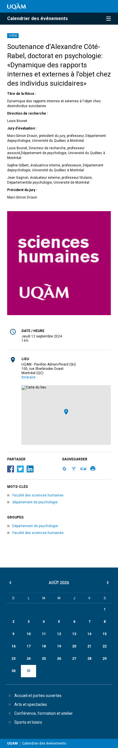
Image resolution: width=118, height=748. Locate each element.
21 (89, 646)
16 (13, 646)
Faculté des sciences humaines (38, 495)
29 (105, 659)
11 (44, 634)
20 (74, 646)
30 (13, 671)
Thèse (13, 35)
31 (29, 671)
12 (59, 634)
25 (44, 659)
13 (74, 634)
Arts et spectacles (30, 704)
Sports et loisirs (28, 722)
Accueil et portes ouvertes (38, 695)
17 (29, 646)
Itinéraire (28, 377)
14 (89, 634)
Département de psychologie (35, 526)
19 (59, 646)
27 (74, 659)
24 (29, 659)
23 (13, 659)
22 (105, 646)
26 (59, 659)
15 (105, 634)
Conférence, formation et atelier (43, 713)
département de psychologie (35, 502)
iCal (83, 469)
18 (44, 646)
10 (29, 634)
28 (89, 659)
